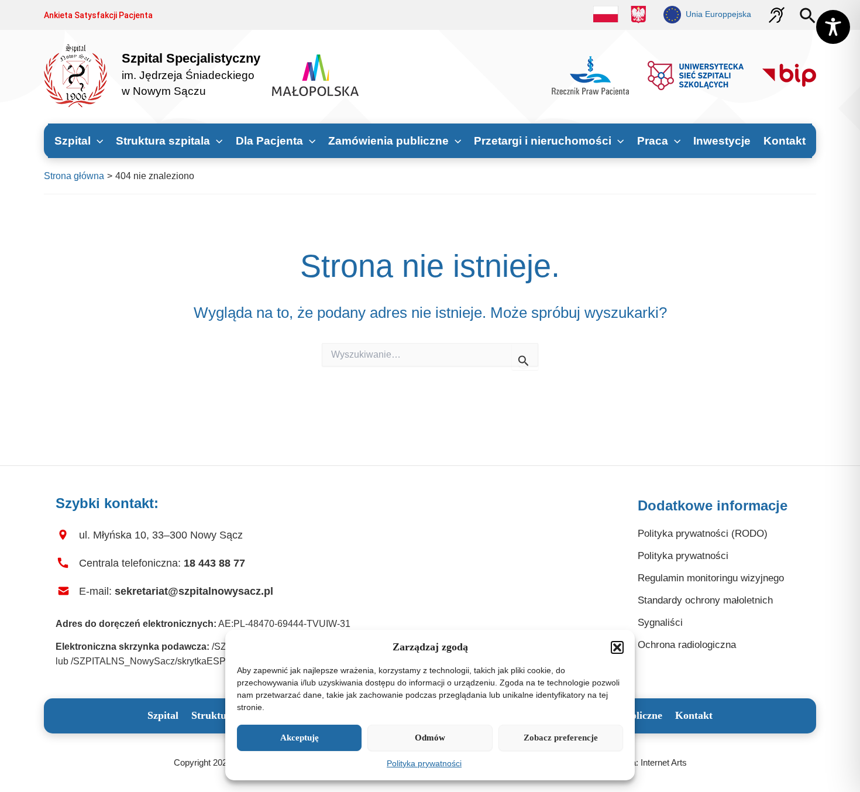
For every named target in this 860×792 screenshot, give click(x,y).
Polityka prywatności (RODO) (703, 533)
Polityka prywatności (424, 763)
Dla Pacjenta (269, 141)
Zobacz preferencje (561, 737)
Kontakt (784, 141)
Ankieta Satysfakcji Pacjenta (98, 15)
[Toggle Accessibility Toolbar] (833, 27)
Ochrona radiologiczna (687, 644)
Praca (652, 141)
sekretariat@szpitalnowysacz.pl (194, 591)
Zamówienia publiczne (388, 141)
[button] (617, 647)
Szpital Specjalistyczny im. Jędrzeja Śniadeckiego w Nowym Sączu (191, 75)
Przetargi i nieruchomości (542, 141)
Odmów (430, 737)
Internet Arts (664, 762)
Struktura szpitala (163, 141)
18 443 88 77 (214, 563)
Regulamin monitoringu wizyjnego (711, 578)
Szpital (72, 141)
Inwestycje (722, 141)
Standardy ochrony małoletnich (705, 600)
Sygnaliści (660, 622)
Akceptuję (299, 737)
